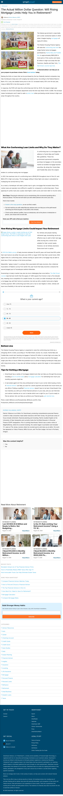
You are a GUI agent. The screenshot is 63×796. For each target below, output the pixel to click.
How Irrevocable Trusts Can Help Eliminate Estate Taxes (18, 572)
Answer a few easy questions (13, 204)
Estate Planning (7, 655)
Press (33, 729)
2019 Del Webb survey (9, 252)
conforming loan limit (52, 47)
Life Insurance (6, 671)
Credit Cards (6, 641)
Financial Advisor (7, 658)
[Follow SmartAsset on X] (4, 744)
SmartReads (35, 719)
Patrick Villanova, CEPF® (12, 410)
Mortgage (5, 675)
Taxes (4, 698)
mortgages (54, 38)
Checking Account (8, 638)
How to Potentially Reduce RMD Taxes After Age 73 (17, 570)
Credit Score (6, 644)
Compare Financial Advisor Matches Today (15, 581)
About (33, 716)
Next (31, 333)
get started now (49, 396)
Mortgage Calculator (8, 594)
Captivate (34, 721)
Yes (6, 444)
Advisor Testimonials (37, 726)
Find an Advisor (57, 2)
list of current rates (18, 376)
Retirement (5, 688)
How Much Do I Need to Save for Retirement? (16, 591)
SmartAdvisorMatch (37, 731)
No (6, 446)
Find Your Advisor (36, 222)
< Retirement (4, 6)
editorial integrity (14, 24)
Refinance (5, 685)
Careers (5, 716)
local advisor (31, 72)
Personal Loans (7, 681)
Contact (5, 713)
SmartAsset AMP (36, 724)
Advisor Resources (8, 628)
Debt (3, 651)
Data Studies (6, 648)
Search (33, 713)
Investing (5, 668)
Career (4, 634)
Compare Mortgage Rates (10, 598)
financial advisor (11, 385)
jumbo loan (30, 93)
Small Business (6, 691)
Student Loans (6, 695)
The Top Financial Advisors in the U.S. (14, 588)
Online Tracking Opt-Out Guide (39, 750)
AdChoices (34, 745)
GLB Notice (34, 748)
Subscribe (31, 616)
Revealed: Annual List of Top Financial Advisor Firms (17, 567)
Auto (3, 631)
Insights (4, 661)
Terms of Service (36, 740)
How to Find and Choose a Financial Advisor (16, 584)
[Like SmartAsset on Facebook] (4, 741)
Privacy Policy (35, 742)
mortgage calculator (34, 376)
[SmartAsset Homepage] (29, 2)
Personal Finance (7, 678)
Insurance (5, 665)
